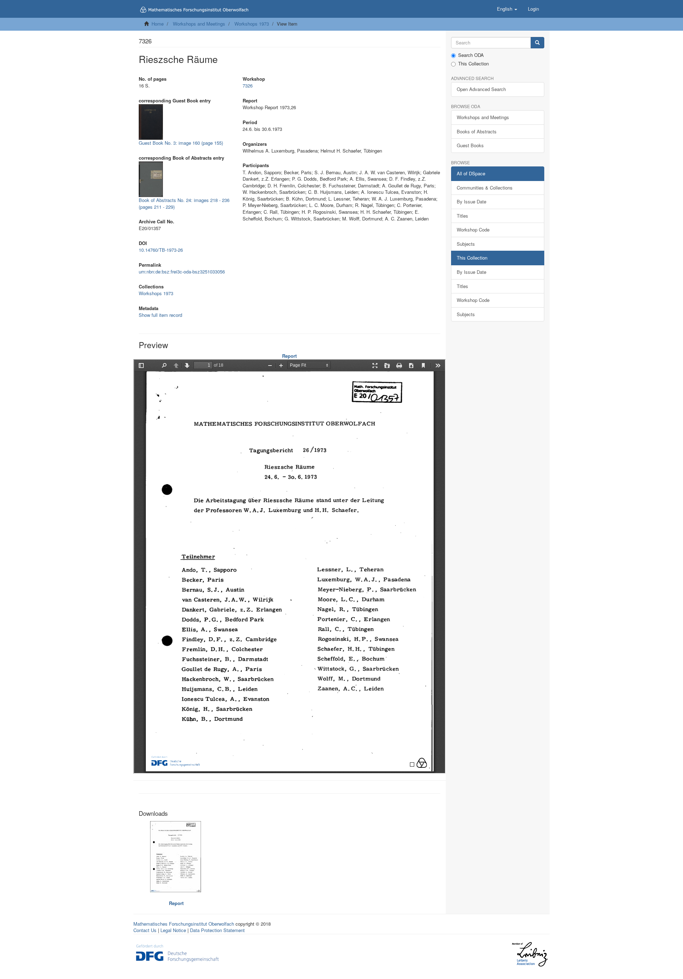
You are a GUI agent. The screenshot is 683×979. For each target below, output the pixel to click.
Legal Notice (173, 930)
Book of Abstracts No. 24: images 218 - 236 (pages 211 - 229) (184, 203)
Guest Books (470, 145)
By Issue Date (471, 201)
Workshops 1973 (251, 23)
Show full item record (160, 315)
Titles (462, 215)
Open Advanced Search (481, 89)
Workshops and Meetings (199, 23)
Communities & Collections (485, 187)
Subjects (466, 243)
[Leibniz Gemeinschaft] (529, 954)
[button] (507, 9)
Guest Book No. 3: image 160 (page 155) (181, 142)
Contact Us (145, 930)
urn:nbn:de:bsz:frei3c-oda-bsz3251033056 (182, 271)
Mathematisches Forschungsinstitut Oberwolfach (183, 923)
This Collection (473, 63)
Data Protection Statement (217, 930)
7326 (248, 85)
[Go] (537, 43)
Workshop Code (473, 229)
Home (158, 23)
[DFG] (177, 952)
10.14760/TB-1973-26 (161, 249)
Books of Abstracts (477, 131)
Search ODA (471, 55)
